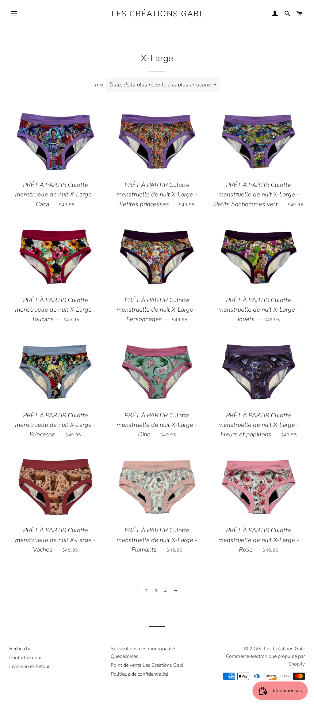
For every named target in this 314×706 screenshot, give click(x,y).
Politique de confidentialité (139, 674)
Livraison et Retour (29, 666)
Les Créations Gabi (157, 14)
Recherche (20, 648)
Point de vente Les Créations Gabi (147, 665)
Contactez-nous (26, 657)
